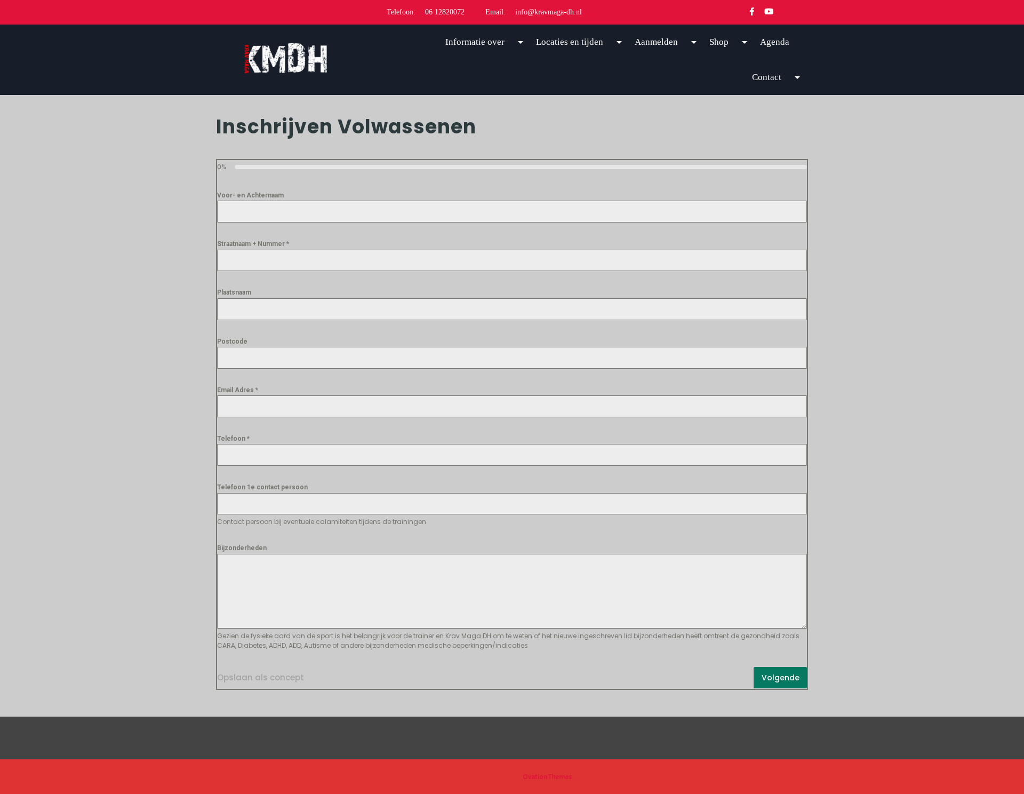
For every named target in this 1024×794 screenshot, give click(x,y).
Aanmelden (656, 42)
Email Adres (237, 390)
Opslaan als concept (260, 677)
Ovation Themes (547, 776)
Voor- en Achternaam (250, 195)
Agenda (774, 42)
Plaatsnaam (234, 292)
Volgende (780, 677)
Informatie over (475, 42)
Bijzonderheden (242, 548)
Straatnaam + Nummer (253, 244)
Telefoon (233, 438)
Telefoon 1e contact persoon (262, 487)
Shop (719, 42)
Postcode (232, 341)
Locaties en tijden (569, 42)
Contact (766, 77)
